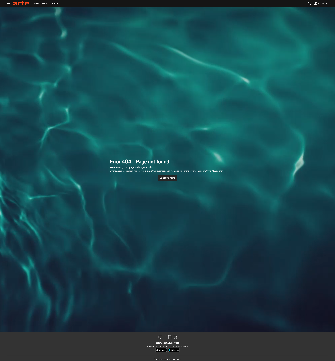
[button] (286, 3)
